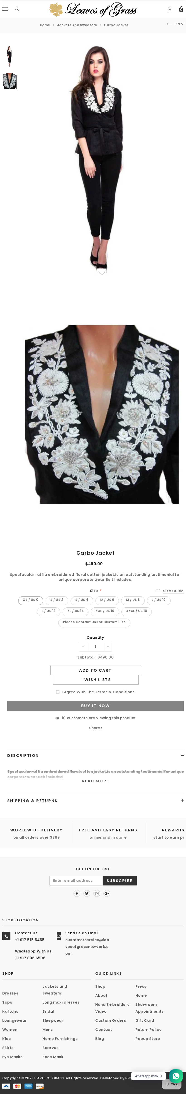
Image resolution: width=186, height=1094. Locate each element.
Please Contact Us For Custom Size (94, 622)
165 (64, 718)
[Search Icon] (17, 9)
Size (95, 591)
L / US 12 (49, 611)
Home (45, 25)
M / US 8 (133, 599)
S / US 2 (56, 599)
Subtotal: (86, 657)
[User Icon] (170, 9)
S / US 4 (81, 599)
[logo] (93, 8)
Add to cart (95, 670)
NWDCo (132, 1078)
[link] (9, 56)
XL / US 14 (75, 611)
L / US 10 (159, 599)
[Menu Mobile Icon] (5, 9)
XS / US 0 (31, 599)
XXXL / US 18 (136, 611)
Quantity (95, 637)
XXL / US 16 (104, 611)
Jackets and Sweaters (77, 25)
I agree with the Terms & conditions (98, 692)
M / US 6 (107, 599)
